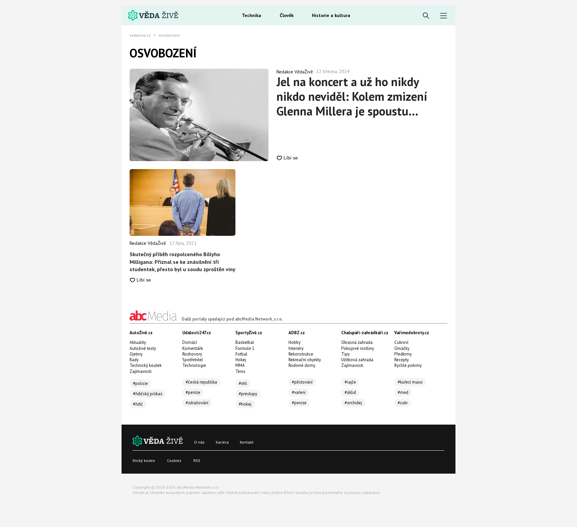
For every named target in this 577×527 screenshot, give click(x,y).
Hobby (294, 342)
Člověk (287, 15)
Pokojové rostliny (357, 348)
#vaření (299, 392)
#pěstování (302, 382)
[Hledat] (425, 16)
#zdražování (197, 403)
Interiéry (296, 348)
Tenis (240, 371)
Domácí (189, 342)
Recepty (401, 360)
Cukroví (401, 342)
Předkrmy (403, 354)
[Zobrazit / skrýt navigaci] (443, 16)
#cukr (403, 403)
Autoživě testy (143, 348)
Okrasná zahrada (357, 342)
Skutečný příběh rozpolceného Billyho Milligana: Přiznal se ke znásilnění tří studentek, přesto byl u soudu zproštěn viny (182, 262)
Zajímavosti (141, 371)
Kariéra (222, 442)
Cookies (174, 460)
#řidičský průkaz (147, 394)
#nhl (243, 383)
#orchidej (353, 403)
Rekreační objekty (304, 360)
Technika (251, 15)
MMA (240, 365)
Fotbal (241, 354)
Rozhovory (192, 354)
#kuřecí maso (410, 382)
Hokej (240, 360)
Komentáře (192, 348)
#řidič (138, 404)
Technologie (194, 365)
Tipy (345, 354)
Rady (134, 360)
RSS (196, 460)
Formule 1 (244, 348)
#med (403, 392)
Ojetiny (136, 354)
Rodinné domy (301, 365)
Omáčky (401, 348)
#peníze (193, 392)
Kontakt (246, 442)
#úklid (350, 392)
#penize (299, 403)
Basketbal (244, 342)
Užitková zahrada (357, 360)
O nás (199, 442)
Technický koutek (146, 365)
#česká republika (201, 382)
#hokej (245, 404)
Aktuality (138, 342)
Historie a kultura (331, 15)
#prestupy (248, 394)
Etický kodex (144, 460)
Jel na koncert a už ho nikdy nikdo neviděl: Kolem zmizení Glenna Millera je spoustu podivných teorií (351, 96)
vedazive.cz (140, 35)
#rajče (350, 382)
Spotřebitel (192, 360)
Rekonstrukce (300, 354)
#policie (140, 383)
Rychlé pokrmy (408, 365)
